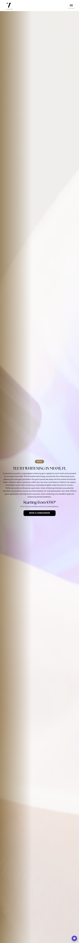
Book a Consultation (39, 513)
